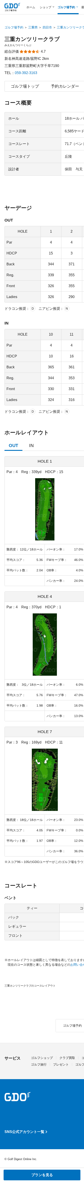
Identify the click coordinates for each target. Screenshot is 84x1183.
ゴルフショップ (42, 1057)
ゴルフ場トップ (25, 86)
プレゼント (61, 1064)
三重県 (33, 27)
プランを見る (42, 1175)
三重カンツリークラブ (32, 39)
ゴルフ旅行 (39, 1064)
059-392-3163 (26, 73)
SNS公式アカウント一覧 (24, 1132)
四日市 (47, 27)
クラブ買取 (67, 1057)
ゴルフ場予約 (13, 27)
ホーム (30, 7)
